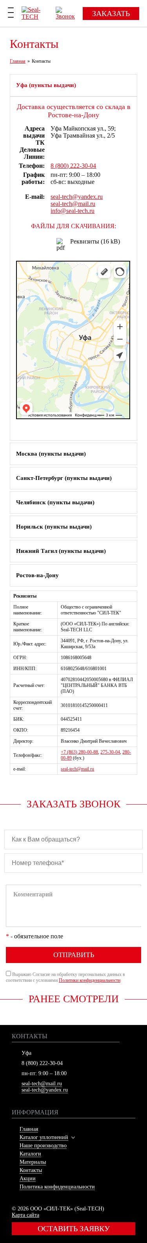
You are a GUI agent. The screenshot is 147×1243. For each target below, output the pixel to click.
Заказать (111, 13)
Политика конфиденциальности (57, 1187)
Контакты (31, 1170)
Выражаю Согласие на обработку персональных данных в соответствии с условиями (65, 977)
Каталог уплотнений (44, 1137)
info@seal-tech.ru (72, 210)
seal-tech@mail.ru (73, 203)
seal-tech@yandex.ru (77, 196)
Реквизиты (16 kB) (95, 241)
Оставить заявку (74, 1228)
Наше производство (43, 1146)
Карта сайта (25, 1215)
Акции (28, 1178)
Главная (29, 1129)
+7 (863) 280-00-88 (79, 752)
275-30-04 (110, 752)
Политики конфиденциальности (89, 980)
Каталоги (30, 1154)
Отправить (73, 955)
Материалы (33, 1162)
